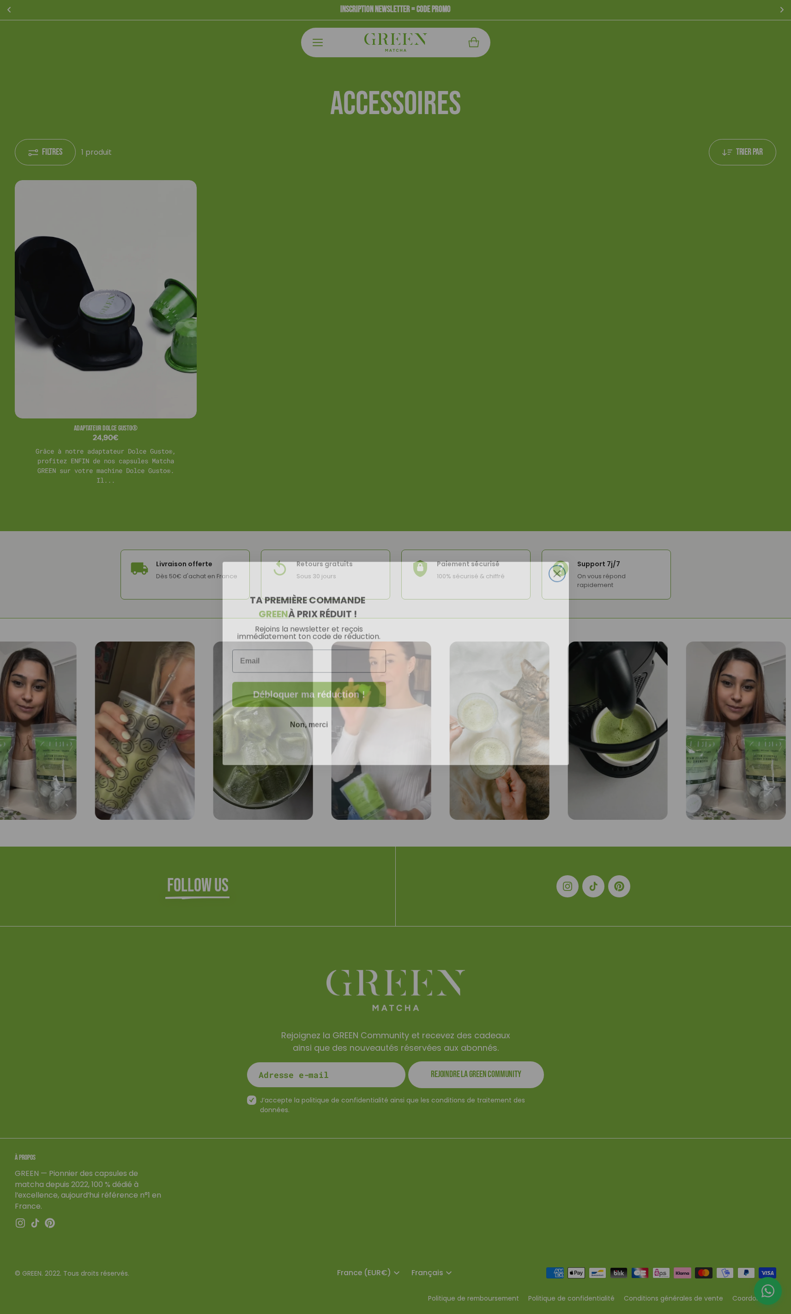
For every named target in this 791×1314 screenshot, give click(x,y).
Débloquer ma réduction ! (309, 688)
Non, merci (309, 718)
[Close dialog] (557, 567)
